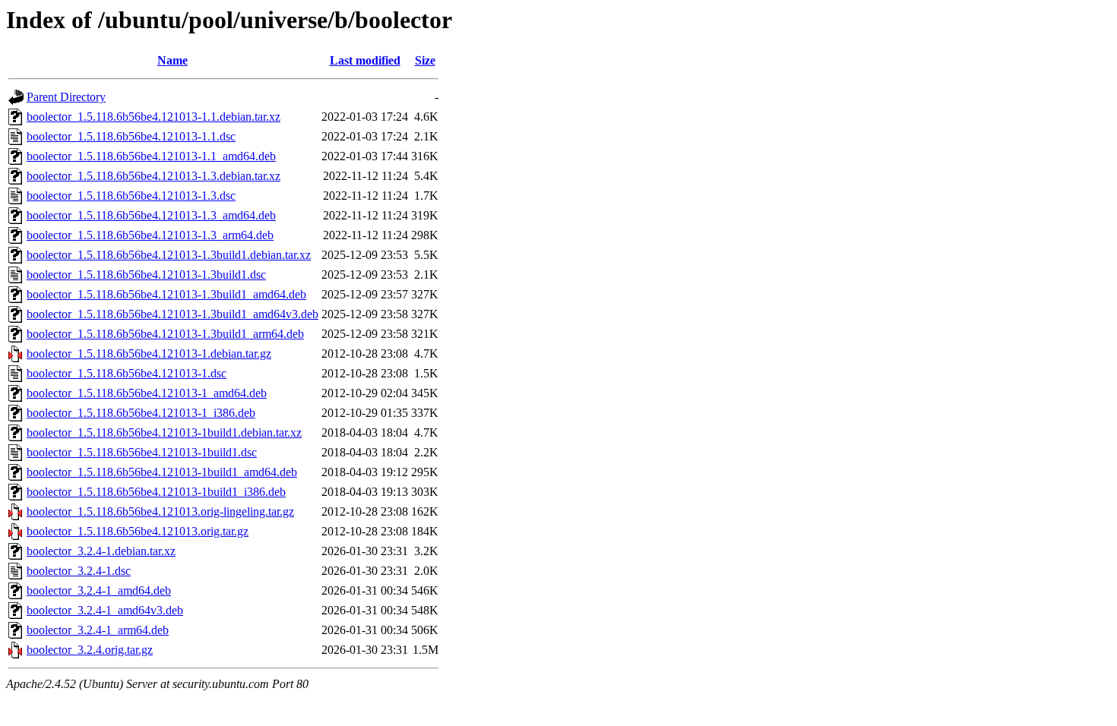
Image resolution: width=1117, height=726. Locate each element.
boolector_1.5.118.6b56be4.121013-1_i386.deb (141, 412)
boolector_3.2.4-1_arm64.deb (98, 629)
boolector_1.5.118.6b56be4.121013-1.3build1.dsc (146, 274)
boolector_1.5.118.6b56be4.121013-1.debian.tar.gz (149, 353)
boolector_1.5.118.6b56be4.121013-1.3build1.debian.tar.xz (169, 254)
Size (425, 60)
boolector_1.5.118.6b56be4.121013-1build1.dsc (142, 452)
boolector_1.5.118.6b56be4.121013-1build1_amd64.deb (162, 472)
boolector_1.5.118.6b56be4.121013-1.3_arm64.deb (150, 235)
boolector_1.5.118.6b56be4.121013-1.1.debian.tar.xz (153, 116)
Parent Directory (66, 96)
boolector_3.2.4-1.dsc (79, 570)
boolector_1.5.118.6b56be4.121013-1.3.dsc (131, 195)
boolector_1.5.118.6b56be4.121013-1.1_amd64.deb (151, 156)
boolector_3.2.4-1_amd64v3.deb (105, 610)
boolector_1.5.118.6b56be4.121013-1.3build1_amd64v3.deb (172, 314)
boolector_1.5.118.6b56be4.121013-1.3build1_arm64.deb (165, 333)
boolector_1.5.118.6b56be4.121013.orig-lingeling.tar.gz (160, 511)
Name (172, 60)
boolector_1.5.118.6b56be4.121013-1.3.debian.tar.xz (153, 175)
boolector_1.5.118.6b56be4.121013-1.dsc (126, 373)
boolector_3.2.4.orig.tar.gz (90, 649)
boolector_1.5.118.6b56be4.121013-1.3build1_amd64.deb (166, 294)
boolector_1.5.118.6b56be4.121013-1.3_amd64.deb (151, 215)
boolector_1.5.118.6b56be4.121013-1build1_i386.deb (156, 491)
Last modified (365, 60)
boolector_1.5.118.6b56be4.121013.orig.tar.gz (137, 531)
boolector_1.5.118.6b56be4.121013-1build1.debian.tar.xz (164, 432)
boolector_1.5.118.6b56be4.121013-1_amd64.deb (147, 393)
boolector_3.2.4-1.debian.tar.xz (101, 550)
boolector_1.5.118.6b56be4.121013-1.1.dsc (131, 136)
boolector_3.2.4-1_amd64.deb (99, 590)
